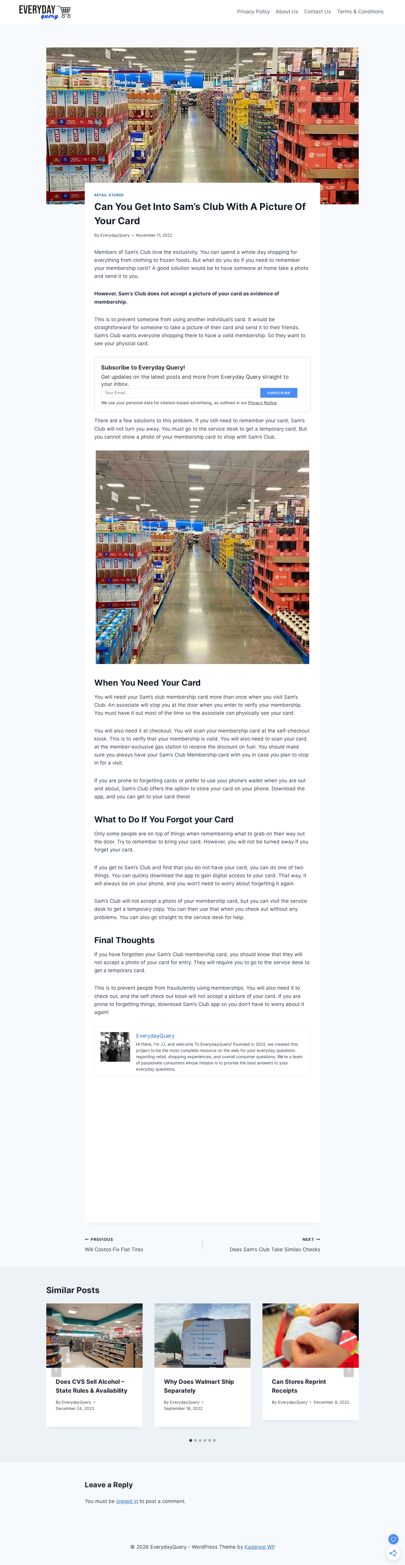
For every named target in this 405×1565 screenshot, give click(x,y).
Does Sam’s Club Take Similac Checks (275, 1245)
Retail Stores (109, 195)
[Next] (349, 1369)
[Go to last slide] (56, 1369)
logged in (127, 1501)
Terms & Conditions (360, 12)
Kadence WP (260, 1547)
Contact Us (317, 12)
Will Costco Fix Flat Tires (114, 1245)
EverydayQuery (115, 235)
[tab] (190, 1440)
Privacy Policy (253, 12)
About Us (287, 12)
